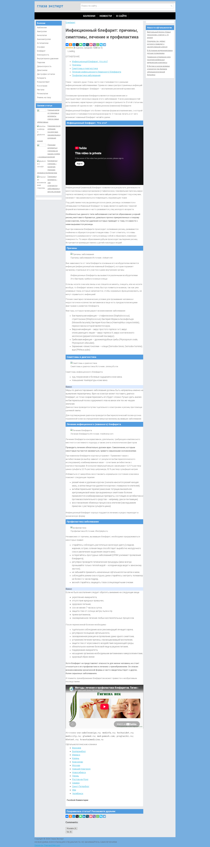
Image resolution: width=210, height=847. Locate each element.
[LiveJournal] (87, 44)
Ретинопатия (42, 94)
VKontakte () (71, 828)
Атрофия (41, 47)
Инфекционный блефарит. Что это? (90, 61)
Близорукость (43, 55)
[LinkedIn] (84, 44)
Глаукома (41, 62)
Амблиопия (42, 28)
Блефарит (70, 22)
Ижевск (76, 754)
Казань (75, 758)
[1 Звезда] (66, 48)
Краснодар (77, 762)
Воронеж (76, 748)
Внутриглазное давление (47, 59)
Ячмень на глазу (44, 97)
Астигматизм (42, 43)
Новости (106, 16)
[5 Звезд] (72, 48)
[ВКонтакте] (67, 44)
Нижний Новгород (81, 769)
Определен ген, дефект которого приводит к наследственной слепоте (157, 44)
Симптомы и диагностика (85, 68)
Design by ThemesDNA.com (47, 845)
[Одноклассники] (70, 44)
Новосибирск (79, 772)
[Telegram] (104, 44)
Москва (76, 765)
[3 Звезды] (69, 48)
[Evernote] (80, 44)
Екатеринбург (79, 751)
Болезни (89, 16)
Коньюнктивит (43, 82)
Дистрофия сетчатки (46, 74)
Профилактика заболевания (86, 75)
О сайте (121, 16)
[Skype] (101, 44)
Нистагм (40, 90)
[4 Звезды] (70, 48)
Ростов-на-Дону (80, 779)
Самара (75, 783)
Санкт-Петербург (80, 786)
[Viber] (94, 44)
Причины (76, 65)
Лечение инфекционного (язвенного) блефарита (96, 72)
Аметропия (42, 31)
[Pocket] (90, 44)
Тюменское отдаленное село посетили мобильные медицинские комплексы (159, 60)
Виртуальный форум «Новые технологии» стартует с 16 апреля (159, 35)
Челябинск (77, 793)
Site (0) (69, 832)
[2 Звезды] (68, 48)
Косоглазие (42, 86)
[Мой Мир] (73, 44)
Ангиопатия (42, 35)
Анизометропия (44, 39)
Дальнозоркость (44, 66)
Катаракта (41, 78)
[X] (77, 44)
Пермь (75, 776)
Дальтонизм (42, 70)
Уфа (74, 790)
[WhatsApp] (97, 44)
